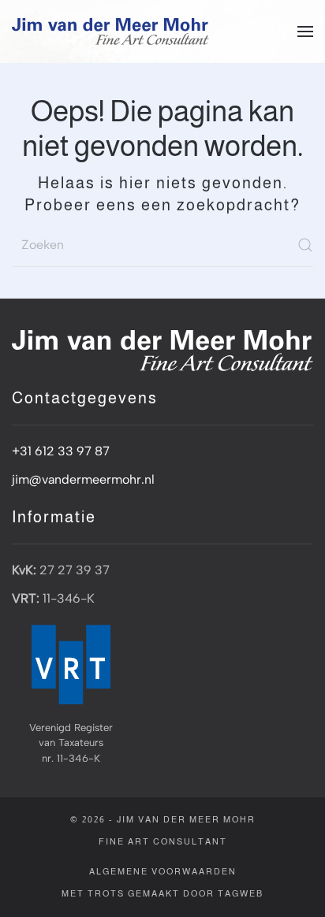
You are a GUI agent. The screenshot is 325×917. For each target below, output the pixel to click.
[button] (305, 31)
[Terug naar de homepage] (110, 31)
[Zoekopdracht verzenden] (305, 245)
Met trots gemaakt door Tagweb (162, 893)
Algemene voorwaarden (163, 871)
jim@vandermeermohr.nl (83, 479)
